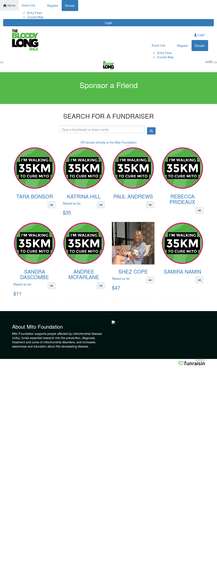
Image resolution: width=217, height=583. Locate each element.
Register (52, 5)
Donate (70, 5)
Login (108, 23)
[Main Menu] (1, 62)
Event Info (28, 5)
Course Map (35, 17)
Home (11, 5)
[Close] (215, 62)
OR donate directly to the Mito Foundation (109, 142)
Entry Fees (34, 13)
